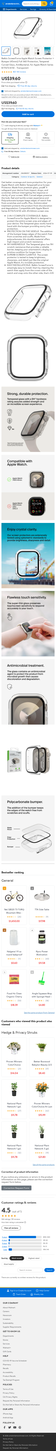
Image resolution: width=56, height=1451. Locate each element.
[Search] (44, 3)
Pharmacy (7, 1364)
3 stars (4, 1243)
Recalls (5, 1368)
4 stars (4, 1240)
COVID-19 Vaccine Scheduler (15, 1360)
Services (23, 9)
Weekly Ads (38, 1294)
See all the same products (44, 1164)
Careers (6, 1311)
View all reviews (11, 1228)
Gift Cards (7, 1351)
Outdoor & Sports (28, 176)
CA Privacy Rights (10, 1397)
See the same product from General (39, 1012)
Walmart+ (7, 1347)
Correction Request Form (16, 1188)
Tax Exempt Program (11, 1380)
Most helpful (9, 1264)
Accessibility (8, 1372)
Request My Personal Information (16, 1400)
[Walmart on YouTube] (14, 1427)
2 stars (4, 1246)
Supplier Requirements (12, 1327)
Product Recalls (9, 1376)
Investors (6, 1319)
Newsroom (7, 1315)
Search (49, 1270)
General (40, 176)
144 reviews (21, 72)
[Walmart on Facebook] (4, 1427)
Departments (11, 9)
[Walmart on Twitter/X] (9, 1427)
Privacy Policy (8, 1393)
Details (23, 151)
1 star (5, 1250)
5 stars (4, 1237)
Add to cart (28, 114)
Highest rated (33, 1258)
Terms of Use (8, 1389)
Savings (33, 9)
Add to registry (42, 157)
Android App (8, 1417)
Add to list (15, 157)
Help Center (44, 1290)
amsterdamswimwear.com (31, 91)
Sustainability (8, 1323)
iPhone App (7, 1413)
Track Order (21, 1294)
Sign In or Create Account (20, 1290)
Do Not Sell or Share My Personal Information (21, 1404)
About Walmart (9, 1307)
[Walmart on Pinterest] (20, 1427)
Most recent (17, 1258)
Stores (5, 1340)
